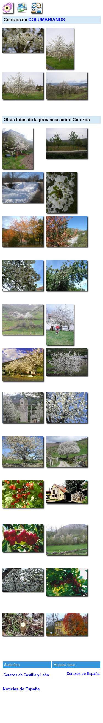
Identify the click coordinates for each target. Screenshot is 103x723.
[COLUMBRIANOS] (7, 8)
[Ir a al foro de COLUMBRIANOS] (36, 8)
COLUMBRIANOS (46, 19)
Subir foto (12, 665)
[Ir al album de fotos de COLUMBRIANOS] (21, 8)
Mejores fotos (64, 665)
